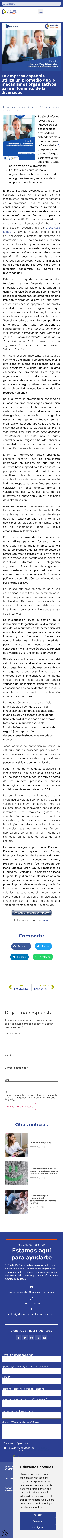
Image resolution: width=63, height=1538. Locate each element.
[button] (40, 11)
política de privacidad (36, 1450)
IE (58, 145)
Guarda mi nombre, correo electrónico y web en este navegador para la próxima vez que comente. (31, 1097)
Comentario (12, 1033)
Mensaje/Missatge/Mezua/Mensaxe (22, 1422)
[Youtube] (44, 1337)
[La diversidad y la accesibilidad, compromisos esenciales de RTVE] (16, 1202)
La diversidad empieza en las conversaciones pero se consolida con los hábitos (44, 1171)
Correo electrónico (16, 1068)
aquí (45, 919)
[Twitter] (25, 1337)
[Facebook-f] (18, 1337)
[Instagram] (31, 1337)
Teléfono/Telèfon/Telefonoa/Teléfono (23, 1388)
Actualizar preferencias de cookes (5, 1533)
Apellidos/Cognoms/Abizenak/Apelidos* (25, 1366)
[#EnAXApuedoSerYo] (16, 1145)
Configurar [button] (38, 1527)
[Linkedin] (38, 1337)
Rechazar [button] (38, 1521)
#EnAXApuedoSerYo (40, 1142)
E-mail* (6, 1377)
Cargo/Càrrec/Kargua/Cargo (18, 1411)
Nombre (10, 1055)
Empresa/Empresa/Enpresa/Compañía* (24, 1399)
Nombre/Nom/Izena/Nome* (17, 1354)
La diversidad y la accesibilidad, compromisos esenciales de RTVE (43, 1199)
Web (7, 1080)
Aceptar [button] (38, 1514)
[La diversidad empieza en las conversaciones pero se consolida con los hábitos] (16, 1173)
